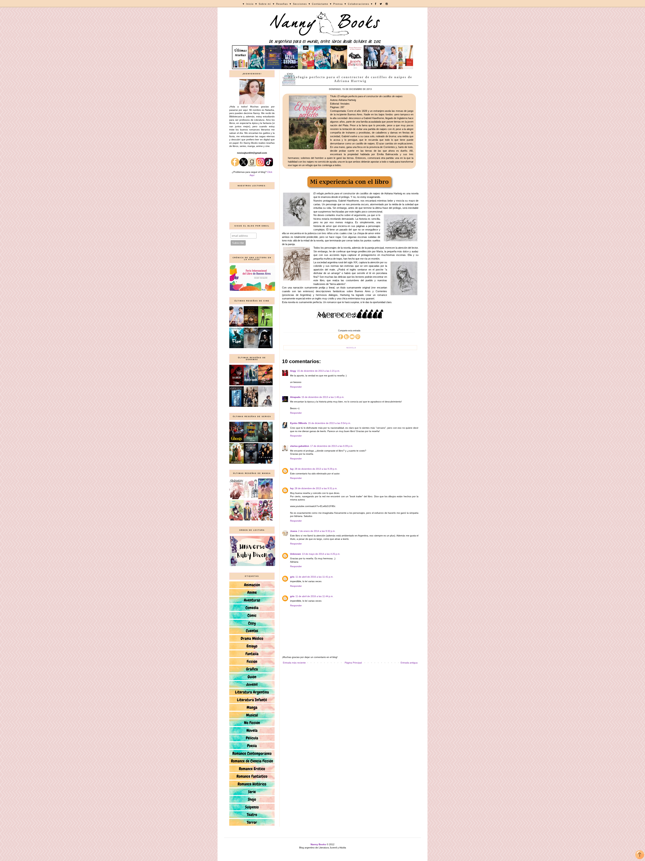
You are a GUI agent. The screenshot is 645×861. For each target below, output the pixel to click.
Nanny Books (318, 844)
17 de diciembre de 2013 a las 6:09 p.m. (331, 446)
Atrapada (295, 397)
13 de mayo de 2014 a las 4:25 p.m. (321, 554)
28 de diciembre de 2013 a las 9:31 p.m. (316, 488)
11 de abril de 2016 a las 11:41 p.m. (314, 576)
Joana (293, 531)
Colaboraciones (358, 4)
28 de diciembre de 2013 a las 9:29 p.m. (316, 468)
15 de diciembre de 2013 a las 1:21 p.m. (318, 370)
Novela (351, 347)
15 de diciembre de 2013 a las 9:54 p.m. (329, 423)
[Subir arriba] (639, 855)
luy (292, 468)
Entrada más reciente (294, 662)
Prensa (338, 4)
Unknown (295, 554)
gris (292, 576)
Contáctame (320, 4)
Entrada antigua (409, 662)
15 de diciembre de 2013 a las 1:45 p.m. (323, 397)
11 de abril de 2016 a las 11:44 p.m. (314, 596)
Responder (296, 386)
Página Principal (353, 662)
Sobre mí (265, 4)
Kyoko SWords (298, 423)
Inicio (250, 4)
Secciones (300, 4)
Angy (293, 370)
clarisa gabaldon (299, 446)
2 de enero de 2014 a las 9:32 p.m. (316, 531)
